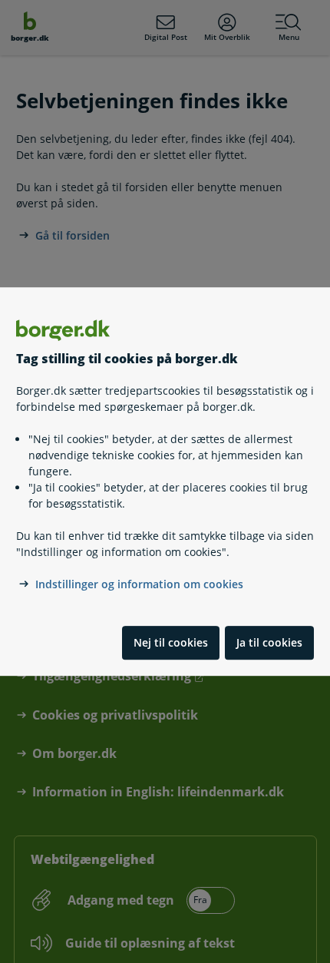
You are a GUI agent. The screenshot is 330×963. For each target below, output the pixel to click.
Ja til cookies (269, 642)
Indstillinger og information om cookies (139, 584)
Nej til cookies (171, 642)
